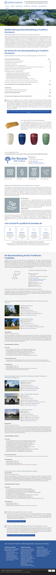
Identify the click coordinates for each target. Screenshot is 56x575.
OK (49, 570)
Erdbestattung (34, 6)
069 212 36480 (35, 278)
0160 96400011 (45, 1)
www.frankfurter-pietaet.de (39, 163)
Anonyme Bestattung (42, 6)
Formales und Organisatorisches (19, 189)
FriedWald (12, 6)
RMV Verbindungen (34, 311)
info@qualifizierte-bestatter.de (11, 550)
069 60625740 (35, 161)
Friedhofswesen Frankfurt (38, 280)
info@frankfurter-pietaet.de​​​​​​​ (38, 162)
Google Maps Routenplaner (32, 315)
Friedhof (7, 8)
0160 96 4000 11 (16, 548)
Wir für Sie (7, 6)
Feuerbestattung (26, 6)
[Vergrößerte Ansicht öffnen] (12, 124)
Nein (53, 570)
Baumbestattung (19, 6)
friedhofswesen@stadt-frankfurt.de (39, 279)
